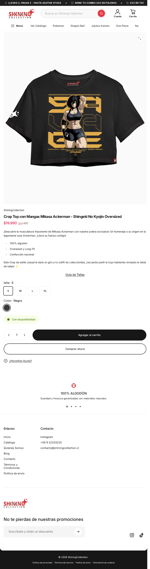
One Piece (122, 25)
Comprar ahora (75, 348)
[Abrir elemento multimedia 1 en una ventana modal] (139, 38)
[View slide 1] (67, 406)
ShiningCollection (14, 210)
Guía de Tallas (75, 274)
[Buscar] (101, 13)
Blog (7, 453)
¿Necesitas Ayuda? (20, 360)
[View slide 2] (71, 406)
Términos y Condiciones (12, 466)
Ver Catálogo (38, 25)
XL (45, 290)
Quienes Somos (14, 448)
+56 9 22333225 (51, 442)
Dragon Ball (78, 25)
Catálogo (9, 442)
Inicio (7, 437)
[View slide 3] (76, 406)
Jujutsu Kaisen (100, 25)
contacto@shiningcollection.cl (59, 448)
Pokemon (58, 25)
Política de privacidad (42, 562)
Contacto (9, 459)
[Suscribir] (78, 531)
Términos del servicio (64, 562)
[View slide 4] (80, 406)
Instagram (46, 437)
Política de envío (14, 473)
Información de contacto (104, 562)
